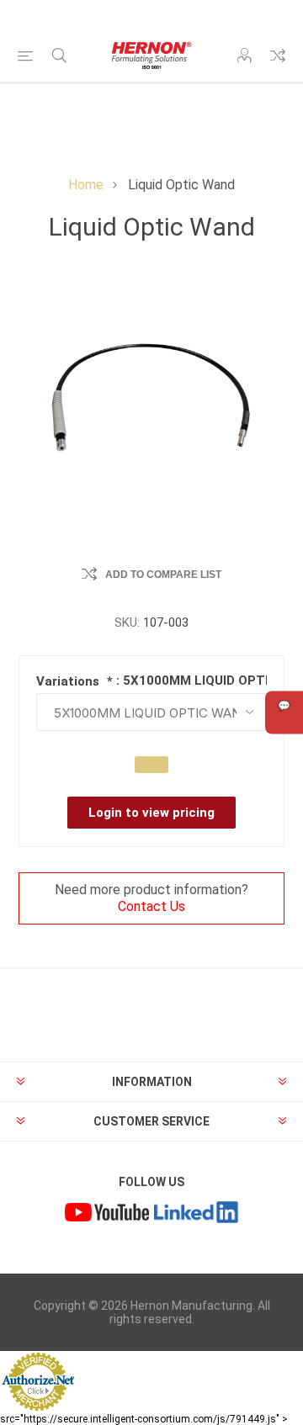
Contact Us (151, 906)
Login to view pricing (151, 812)
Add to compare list (163, 574)
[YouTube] (107, 1214)
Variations (69, 681)
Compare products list (278, 55)
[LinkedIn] (196, 1214)
